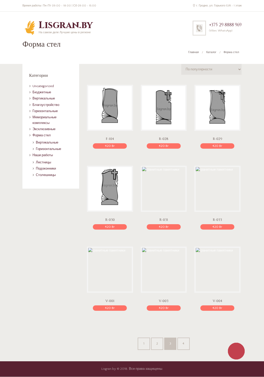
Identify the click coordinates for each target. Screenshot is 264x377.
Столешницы (46, 175)
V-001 (109, 301)
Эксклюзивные (43, 129)
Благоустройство (45, 105)
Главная (193, 52)
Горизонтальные (45, 111)
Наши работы (42, 155)
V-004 (217, 301)
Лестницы (43, 162)
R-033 (217, 219)
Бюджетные (41, 92)
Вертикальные (43, 98)
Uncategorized (43, 86)
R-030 (110, 219)
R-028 (163, 139)
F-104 (110, 139)
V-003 (163, 301)
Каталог (211, 52)
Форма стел (41, 135)
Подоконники (46, 168)
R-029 (217, 139)
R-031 (163, 219)
